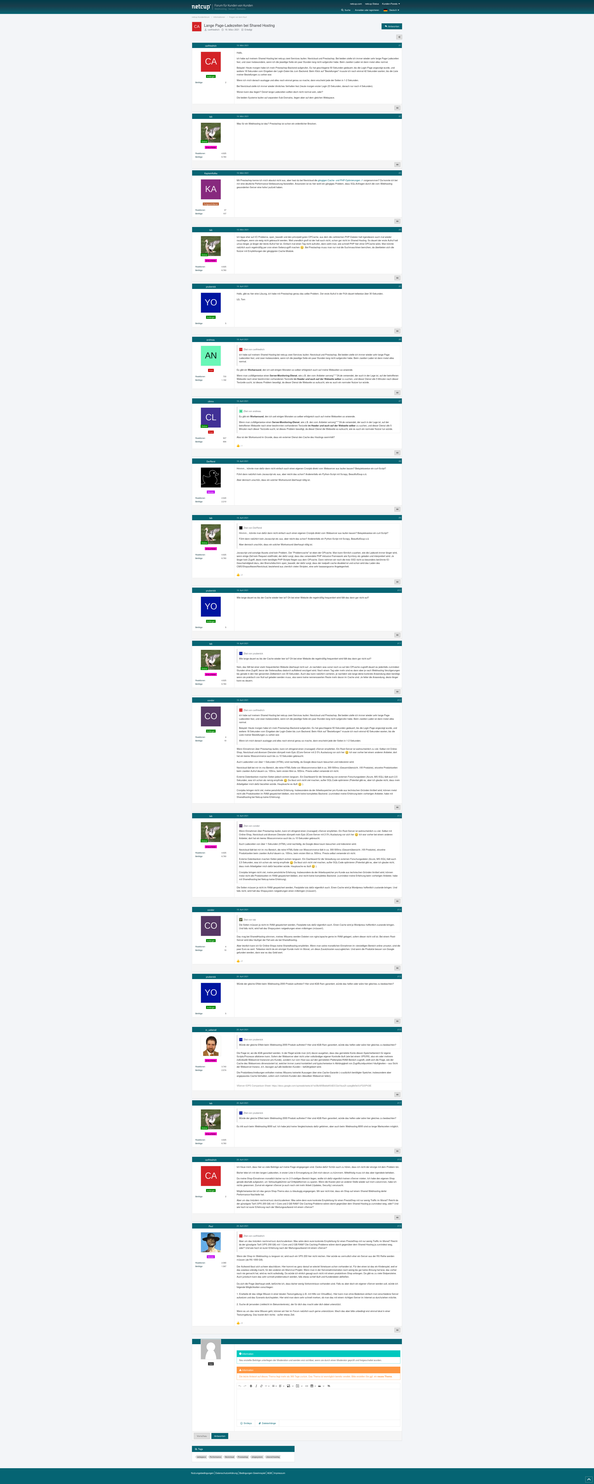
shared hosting (273, 1457)
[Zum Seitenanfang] (588, 1479)
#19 (399, 1225)
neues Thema (384, 1376)
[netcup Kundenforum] (222, 7)
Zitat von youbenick (253, 653)
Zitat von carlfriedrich (254, 349)
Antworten (219, 1436)
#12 (399, 700)
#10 (399, 590)
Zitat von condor (251, 825)
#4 (400, 229)
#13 (399, 815)
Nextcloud (229, 1457)
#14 (399, 909)
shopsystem (257, 1457)
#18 (399, 1159)
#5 (400, 286)
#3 (400, 173)
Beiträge (198, 82)
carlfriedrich (214, 29)
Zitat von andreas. (252, 411)
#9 (400, 517)
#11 (399, 643)
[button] (391, 10)
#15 (399, 976)
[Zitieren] (397, 108)
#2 (400, 116)
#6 (400, 339)
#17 (399, 1102)
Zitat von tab (249, 919)
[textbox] (318, 1404)
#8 (400, 461)
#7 (400, 401)
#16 (399, 1029)
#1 (400, 45)
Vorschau (202, 1436)
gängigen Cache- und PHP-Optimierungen (339, 180)
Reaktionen (200, 153)
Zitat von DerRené (252, 527)
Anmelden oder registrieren (367, 10)
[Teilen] (399, 37)
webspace (201, 1457)
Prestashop (243, 1457)
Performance (215, 1457)
